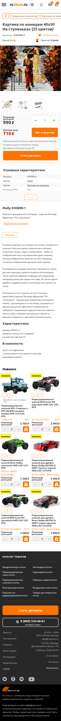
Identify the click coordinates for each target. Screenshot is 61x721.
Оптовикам (52, 667)
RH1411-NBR (38, 529)
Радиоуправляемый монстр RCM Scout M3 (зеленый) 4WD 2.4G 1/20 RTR (14, 519)
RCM (57, 419)
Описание (10, 234)
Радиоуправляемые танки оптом (13, 573)
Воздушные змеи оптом (45, 587)
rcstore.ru (30, 705)
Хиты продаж (10, 650)
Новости (7, 632)
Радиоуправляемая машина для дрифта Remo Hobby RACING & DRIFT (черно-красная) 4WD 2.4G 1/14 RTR (44, 520)
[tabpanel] (30, 68)
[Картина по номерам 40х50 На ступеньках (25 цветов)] (7, 104)
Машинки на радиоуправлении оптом (15, 594)
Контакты (53, 661)
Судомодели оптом (42, 572)
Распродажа (9, 656)
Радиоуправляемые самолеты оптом (13, 581)
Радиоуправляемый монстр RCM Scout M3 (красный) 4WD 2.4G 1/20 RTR (45, 403)
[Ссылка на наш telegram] (5, 679)
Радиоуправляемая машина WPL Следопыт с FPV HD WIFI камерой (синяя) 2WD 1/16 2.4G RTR (14, 410)
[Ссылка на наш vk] (21, 679)
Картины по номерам (38, 185)
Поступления (9, 638)
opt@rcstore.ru (50, 638)
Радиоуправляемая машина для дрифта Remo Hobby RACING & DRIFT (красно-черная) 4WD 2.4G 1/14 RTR (44, 465)
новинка (5, 375)
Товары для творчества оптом (44, 594)
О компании (52, 655)
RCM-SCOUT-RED (40, 419)
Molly (30, 180)
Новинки (9, 369)
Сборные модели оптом (45, 579)
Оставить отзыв (50, 35)
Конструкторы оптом (13, 587)
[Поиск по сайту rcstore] (41, 4)
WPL (27, 419)
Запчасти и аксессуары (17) (14, 400)
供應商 (6, 668)
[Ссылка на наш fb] (13, 679)
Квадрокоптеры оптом (14, 567)
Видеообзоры (10, 662)
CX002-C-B (6, 419)
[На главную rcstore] (18, 4)
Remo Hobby (7, 474)
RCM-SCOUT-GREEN (11, 529)
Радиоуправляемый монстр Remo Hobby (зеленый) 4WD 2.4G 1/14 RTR (14, 464)
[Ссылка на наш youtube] (31, 679)
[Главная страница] (6, 16)
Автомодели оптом (42, 567)
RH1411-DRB (38, 474)
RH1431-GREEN (9, 471)
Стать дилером (30, 155)
